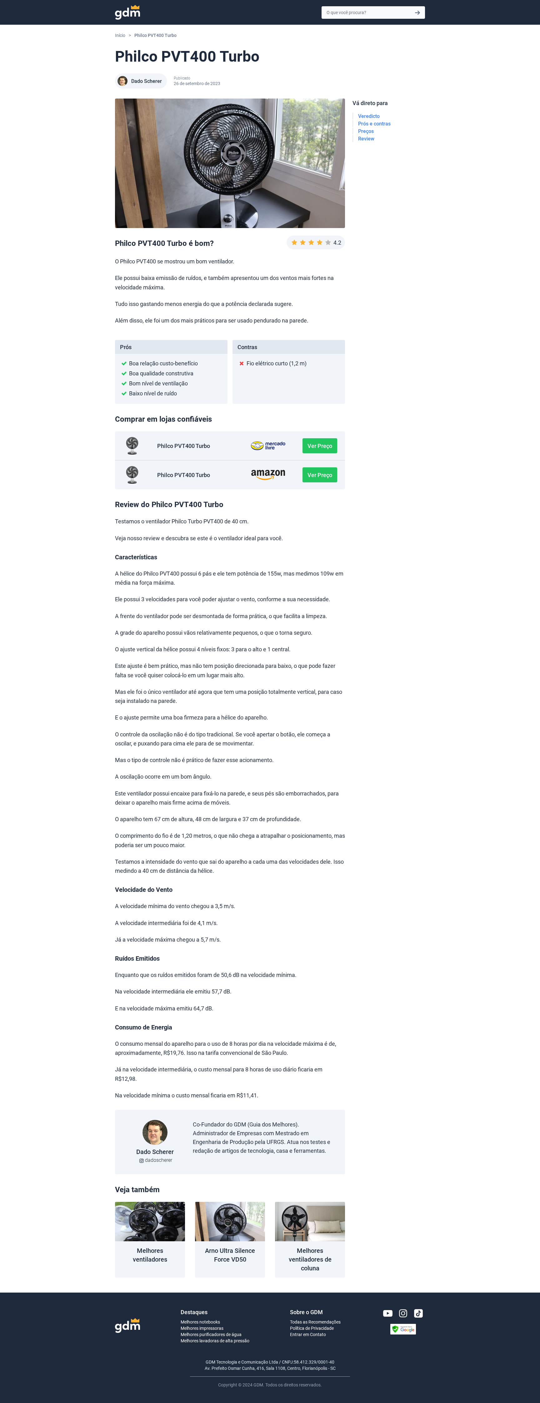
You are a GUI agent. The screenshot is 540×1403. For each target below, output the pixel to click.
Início (120, 35)
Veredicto (369, 116)
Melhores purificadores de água (211, 1334)
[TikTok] (418, 1313)
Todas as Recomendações (315, 1322)
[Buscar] (417, 12)
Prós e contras (374, 123)
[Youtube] (387, 1313)
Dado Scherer (146, 81)
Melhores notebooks (200, 1322)
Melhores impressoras (202, 1328)
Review (366, 138)
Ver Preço (320, 446)
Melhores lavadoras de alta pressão (215, 1341)
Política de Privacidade (312, 1328)
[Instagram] (403, 1313)
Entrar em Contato (308, 1334)
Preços (366, 131)
